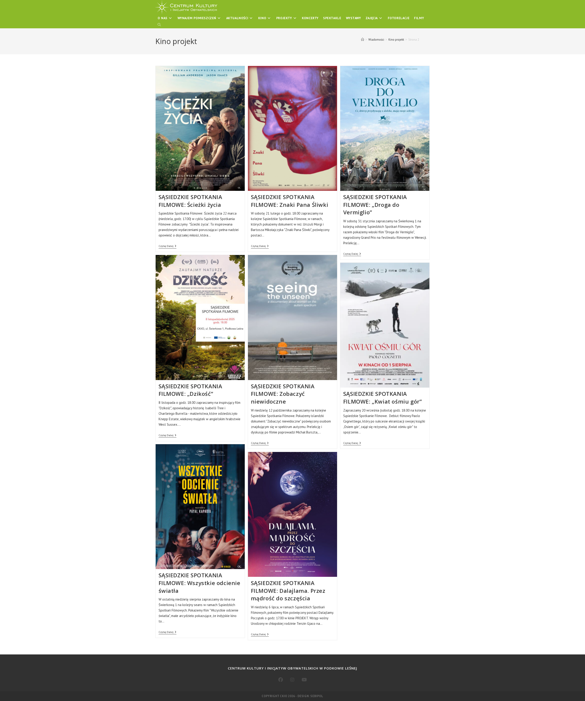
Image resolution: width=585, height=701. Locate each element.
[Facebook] (280, 679)
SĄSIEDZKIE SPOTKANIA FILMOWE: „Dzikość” (190, 390)
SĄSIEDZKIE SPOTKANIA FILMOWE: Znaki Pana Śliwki (289, 200)
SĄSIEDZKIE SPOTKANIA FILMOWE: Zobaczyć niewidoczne (283, 393)
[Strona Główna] (362, 40)
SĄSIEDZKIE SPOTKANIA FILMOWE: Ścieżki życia (190, 200)
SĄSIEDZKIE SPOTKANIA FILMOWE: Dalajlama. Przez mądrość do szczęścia (288, 590)
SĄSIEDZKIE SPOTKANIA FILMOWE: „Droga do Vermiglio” (375, 204)
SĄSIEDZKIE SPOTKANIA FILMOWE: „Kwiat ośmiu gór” (382, 397)
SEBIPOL (316, 696)
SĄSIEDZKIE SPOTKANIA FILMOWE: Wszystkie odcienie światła (199, 582)
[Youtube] (304, 679)
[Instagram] (292, 679)
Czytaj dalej (167, 246)
